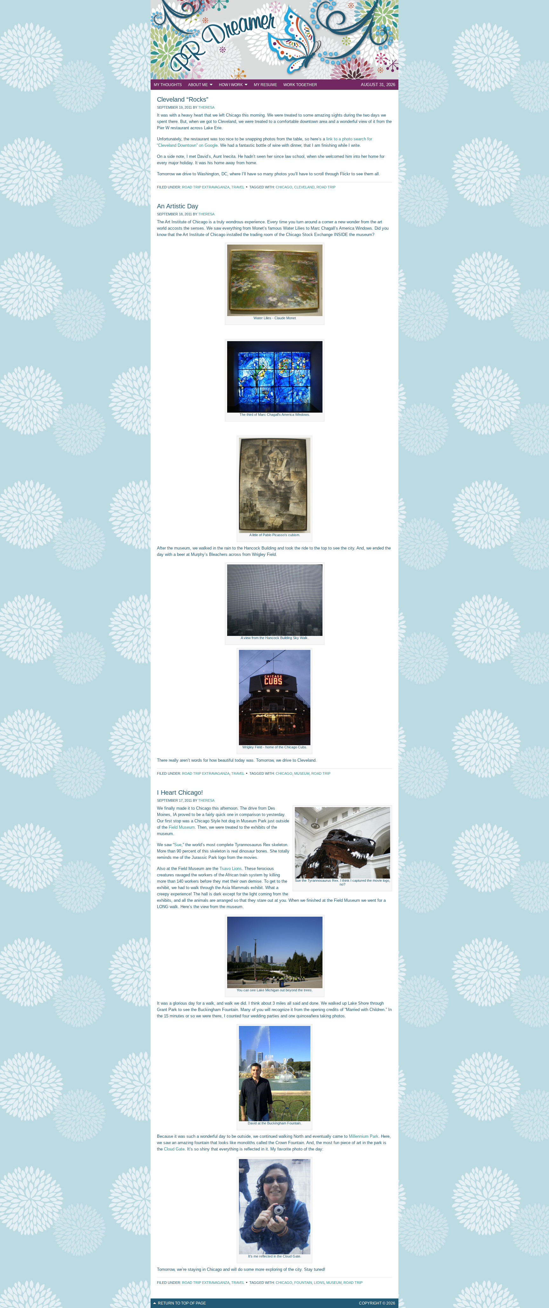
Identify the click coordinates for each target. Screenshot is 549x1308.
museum (301, 773)
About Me (196, 86)
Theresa (206, 107)
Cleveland (304, 187)
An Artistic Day (177, 206)
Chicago (284, 187)
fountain (303, 1282)
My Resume (265, 85)
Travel (237, 187)
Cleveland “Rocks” (182, 99)
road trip (326, 187)
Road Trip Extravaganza (205, 187)
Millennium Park (363, 1136)
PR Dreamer (274, 39)
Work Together (300, 85)
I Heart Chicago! (180, 792)
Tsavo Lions (231, 868)
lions (319, 1282)
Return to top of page (182, 1303)
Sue (177, 844)
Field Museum (182, 827)
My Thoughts (168, 85)
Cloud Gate (174, 1149)
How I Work (229, 86)
